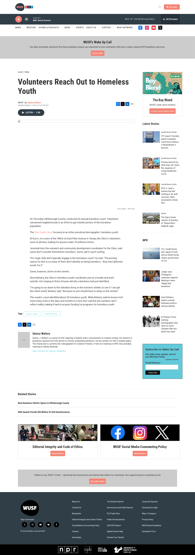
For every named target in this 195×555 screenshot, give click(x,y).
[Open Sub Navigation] (23, 27)
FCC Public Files (113, 514)
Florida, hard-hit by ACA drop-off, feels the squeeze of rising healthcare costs (170, 168)
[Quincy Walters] (24, 340)
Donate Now (97, 481)
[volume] (26, 19)
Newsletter (76, 514)
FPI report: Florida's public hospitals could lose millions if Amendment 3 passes (170, 142)
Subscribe (97, 53)
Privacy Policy (147, 520)
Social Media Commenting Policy (85, 526)
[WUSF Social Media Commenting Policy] (140, 432)
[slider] (30, 19)
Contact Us (76, 508)
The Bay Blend (162, 100)
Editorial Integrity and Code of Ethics (58, 447)
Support (106, 27)
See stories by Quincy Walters (49, 350)
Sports (163, 213)
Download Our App (150, 508)
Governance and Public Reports (120, 508)
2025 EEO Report (114, 526)
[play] (18, 19)
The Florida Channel (115, 502)
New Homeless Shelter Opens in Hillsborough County (43, 403)
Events (80, 27)
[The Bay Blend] (162, 83)
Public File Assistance (116, 520)
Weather (31, 27)
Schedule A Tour (149, 531)
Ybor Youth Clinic (43, 232)
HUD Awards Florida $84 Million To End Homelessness (44, 412)
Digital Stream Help (115, 531)
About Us (76, 502)
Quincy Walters (34, 102)
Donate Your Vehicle (115, 537)
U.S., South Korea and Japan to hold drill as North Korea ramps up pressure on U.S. (170, 255)
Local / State (23, 72)
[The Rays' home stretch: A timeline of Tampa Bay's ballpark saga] (151, 218)
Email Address (153, 362)
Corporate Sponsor (150, 502)
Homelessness (51, 314)
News (18, 27)
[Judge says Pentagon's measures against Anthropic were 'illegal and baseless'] (151, 276)
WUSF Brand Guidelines (151, 526)
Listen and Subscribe (162, 111)
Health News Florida (169, 132)
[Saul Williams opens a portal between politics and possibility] (151, 301)
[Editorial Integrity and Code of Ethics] (57, 432)
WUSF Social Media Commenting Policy (140, 447)
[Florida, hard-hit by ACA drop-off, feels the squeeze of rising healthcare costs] (151, 163)
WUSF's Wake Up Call (97, 42)
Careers (75, 531)
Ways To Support (149, 514)
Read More (58, 453)
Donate (173, 7)
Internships (76, 537)
